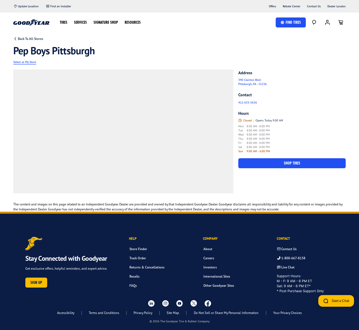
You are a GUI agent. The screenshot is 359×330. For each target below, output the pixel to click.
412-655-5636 (247, 102)
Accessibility (65, 313)
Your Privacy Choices (287, 313)
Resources (133, 22)
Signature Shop (105, 22)
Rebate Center (291, 6)
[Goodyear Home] (31, 22)
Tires (63, 22)
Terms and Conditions (104, 313)
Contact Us (314, 6)
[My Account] (327, 22)
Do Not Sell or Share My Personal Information (226, 313)
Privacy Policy (143, 313)
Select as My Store (24, 62)
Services (80, 22)
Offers (272, 6)
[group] (123, 131)
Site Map (173, 313)
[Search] (314, 22)
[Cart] (341, 22)
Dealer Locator (336, 6)
